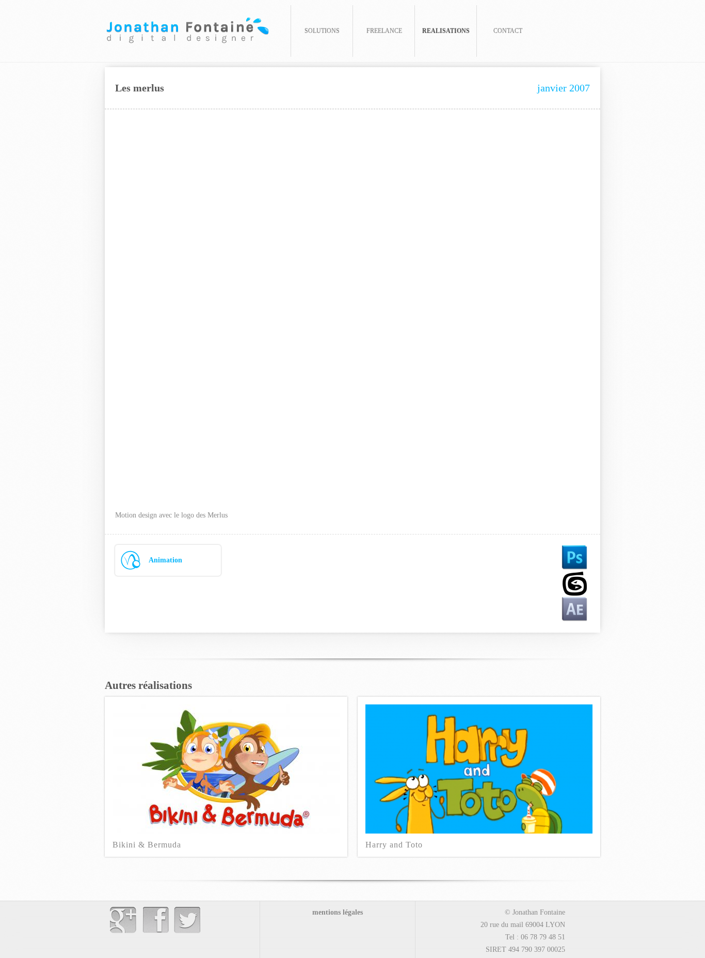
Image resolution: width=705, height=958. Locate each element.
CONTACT (507, 31)
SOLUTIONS (322, 31)
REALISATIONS (446, 31)
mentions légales (337, 912)
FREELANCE (384, 31)
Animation (165, 560)
